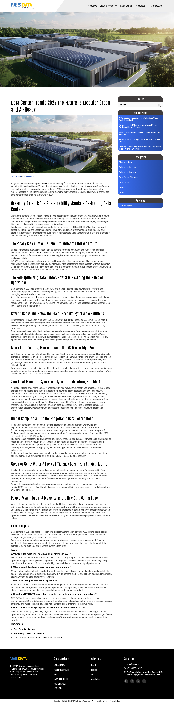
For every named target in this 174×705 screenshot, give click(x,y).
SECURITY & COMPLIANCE (61, 670)
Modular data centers (32, 252)
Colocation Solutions (128, 172)
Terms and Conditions (100, 701)
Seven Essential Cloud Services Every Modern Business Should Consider (138, 126)
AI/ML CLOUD (58, 688)
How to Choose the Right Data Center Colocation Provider (139, 140)
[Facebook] (132, 681)
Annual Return (95, 679)
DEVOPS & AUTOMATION (61, 679)
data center (49, 183)
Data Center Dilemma (128, 177)
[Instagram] (138, 681)
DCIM (121, 187)
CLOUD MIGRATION (59, 665)
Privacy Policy (115, 701)
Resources (94, 670)
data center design (43, 297)
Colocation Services (127, 167)
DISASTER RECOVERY (60, 683)
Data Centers (16, 176)
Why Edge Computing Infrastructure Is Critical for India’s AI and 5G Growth (140, 148)
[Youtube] (144, 681)
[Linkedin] (126, 681)
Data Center (126, 6)
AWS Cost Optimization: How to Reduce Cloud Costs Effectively (138, 119)
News (121, 192)
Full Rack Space (125, 206)
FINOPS (56, 674)
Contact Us (156, 6)
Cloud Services (107, 6)
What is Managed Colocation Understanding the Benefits (139, 133)
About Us (92, 6)
